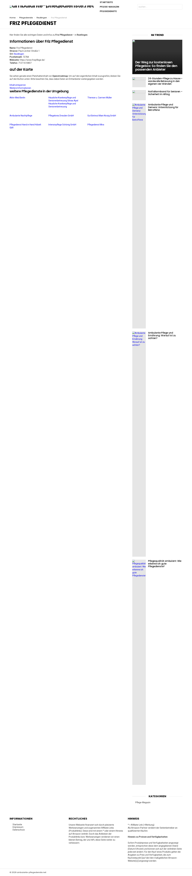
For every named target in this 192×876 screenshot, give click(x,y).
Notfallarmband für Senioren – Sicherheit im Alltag (165, 93)
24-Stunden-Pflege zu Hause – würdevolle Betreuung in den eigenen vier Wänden (165, 81)
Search (179, 7)
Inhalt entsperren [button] (18, 85)
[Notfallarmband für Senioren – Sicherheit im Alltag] (139, 95)
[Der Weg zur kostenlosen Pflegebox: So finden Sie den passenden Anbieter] (157, 57)
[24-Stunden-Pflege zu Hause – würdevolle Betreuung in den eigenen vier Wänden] (139, 82)
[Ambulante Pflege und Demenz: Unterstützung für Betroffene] (139, 215)
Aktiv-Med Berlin (18, 97)
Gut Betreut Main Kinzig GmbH (101, 115)
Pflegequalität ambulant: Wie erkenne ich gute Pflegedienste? (164, 563)
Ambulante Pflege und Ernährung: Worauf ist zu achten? (162, 335)
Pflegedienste (108, 11)
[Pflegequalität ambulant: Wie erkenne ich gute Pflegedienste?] (139, 672)
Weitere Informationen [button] (20, 88)
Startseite (106, 2)
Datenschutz (19, 830)
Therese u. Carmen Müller (99, 97)
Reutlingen (19, 54)
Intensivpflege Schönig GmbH (62, 124)
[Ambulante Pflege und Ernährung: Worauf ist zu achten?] (139, 444)
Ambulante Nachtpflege (21, 115)
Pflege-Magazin (109, 6)
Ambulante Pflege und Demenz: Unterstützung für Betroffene (163, 107)
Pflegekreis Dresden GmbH (61, 115)
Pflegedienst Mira (96, 124)
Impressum (18, 827)
